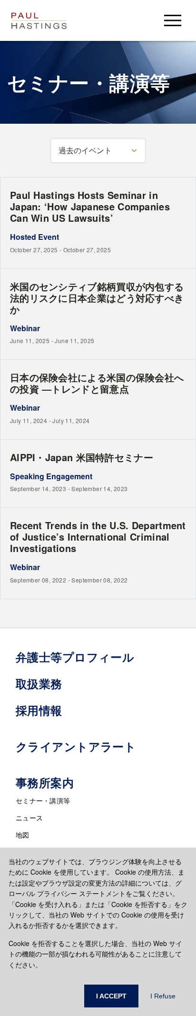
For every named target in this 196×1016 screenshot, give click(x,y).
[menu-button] (173, 20)
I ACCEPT (111, 996)
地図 (22, 834)
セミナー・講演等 (43, 800)
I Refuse (163, 996)
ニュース (29, 817)
